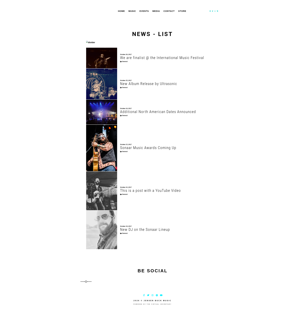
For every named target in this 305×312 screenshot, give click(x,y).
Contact (169, 11)
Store (182, 11)
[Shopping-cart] (217, 11)
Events (144, 11)
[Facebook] (210, 11)
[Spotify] (157, 295)
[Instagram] (215, 11)
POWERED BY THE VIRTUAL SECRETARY (153, 304)
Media (156, 11)
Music (132, 11)
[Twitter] (212, 11)
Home (121, 11)
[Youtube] (161, 295)
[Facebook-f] (144, 295)
